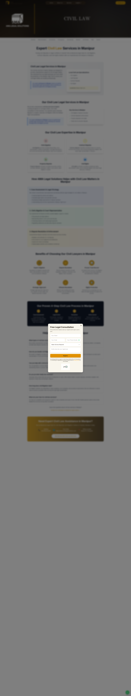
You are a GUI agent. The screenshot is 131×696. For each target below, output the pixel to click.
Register (65, 355)
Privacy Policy (76, 360)
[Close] (81, 325)
